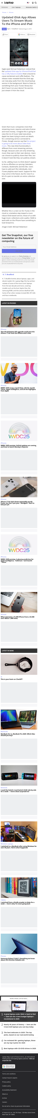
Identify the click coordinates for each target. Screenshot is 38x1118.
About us (5, 1094)
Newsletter (32, 34)
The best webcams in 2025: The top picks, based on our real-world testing (19, 1034)
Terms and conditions (9, 1074)
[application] (19, 193)
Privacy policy (6, 1082)
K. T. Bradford (13, 29)
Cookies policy (6, 1086)
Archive (4, 1098)
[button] (2, 3)
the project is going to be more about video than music (18, 143)
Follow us (22, 34)
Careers (4, 1102)
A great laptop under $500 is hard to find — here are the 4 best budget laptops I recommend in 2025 (20, 1016)
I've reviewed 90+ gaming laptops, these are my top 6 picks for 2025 (19, 1042)
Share (6, 34)
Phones (4, 12)
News (4, 29)
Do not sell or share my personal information (16, 1106)
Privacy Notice (26, 258)
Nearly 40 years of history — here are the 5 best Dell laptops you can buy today (20, 1026)
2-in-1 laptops (16, 7)
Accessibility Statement (9, 1090)
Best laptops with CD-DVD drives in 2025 (20, 1048)
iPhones (11, 12)
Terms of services (24, 256)
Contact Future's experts (9, 1078)
